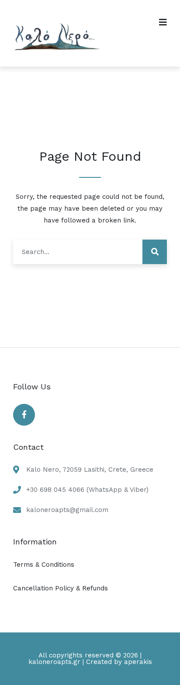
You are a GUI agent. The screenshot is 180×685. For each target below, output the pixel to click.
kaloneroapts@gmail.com (67, 510)
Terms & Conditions (43, 564)
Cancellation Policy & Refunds (60, 588)
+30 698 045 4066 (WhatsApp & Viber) (87, 490)
